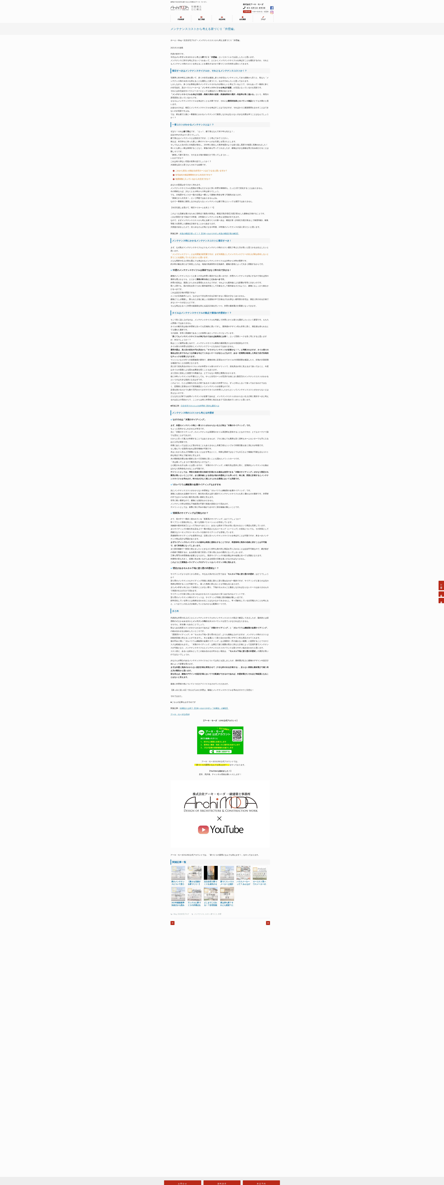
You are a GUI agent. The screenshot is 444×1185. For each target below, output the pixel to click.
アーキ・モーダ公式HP (180, 714)
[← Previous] (172, 923)
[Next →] (268, 923)
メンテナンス (199, 914)
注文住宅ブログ (183, 914)
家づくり (214, 914)
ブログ (263, 19)
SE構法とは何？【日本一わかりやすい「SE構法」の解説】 (204, 708)
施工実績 (201, 19)
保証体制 (222, 19)
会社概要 (242, 19)
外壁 (219, 914)
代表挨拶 (181, 19)
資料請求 (441, 594)
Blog (175, 914)
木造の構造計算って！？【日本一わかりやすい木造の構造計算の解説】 (209, 234)
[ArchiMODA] (186, 10)
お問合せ (441, 585)
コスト (207, 914)
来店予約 (441, 600)
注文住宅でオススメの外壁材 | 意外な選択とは (200, 406)
